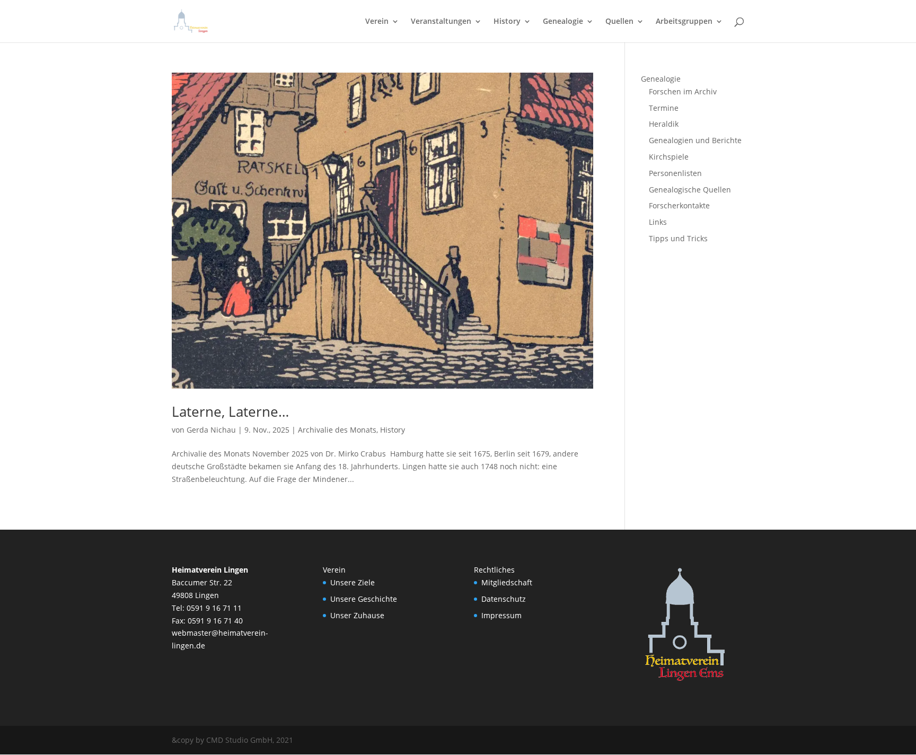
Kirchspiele (669, 157)
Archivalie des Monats (337, 430)
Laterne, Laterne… (230, 411)
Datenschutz (503, 599)
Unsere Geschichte (363, 599)
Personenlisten (675, 173)
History (507, 21)
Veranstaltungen (441, 21)
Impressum (501, 615)
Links (658, 222)
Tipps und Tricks (678, 238)
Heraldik (664, 124)
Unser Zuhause (357, 615)
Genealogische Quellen (690, 190)
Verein (377, 21)
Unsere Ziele (352, 582)
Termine (664, 108)
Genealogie (563, 21)
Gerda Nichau (211, 430)
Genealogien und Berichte (695, 140)
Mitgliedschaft (506, 582)
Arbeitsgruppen (684, 21)
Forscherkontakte (679, 205)
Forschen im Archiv (683, 91)
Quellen (619, 21)
